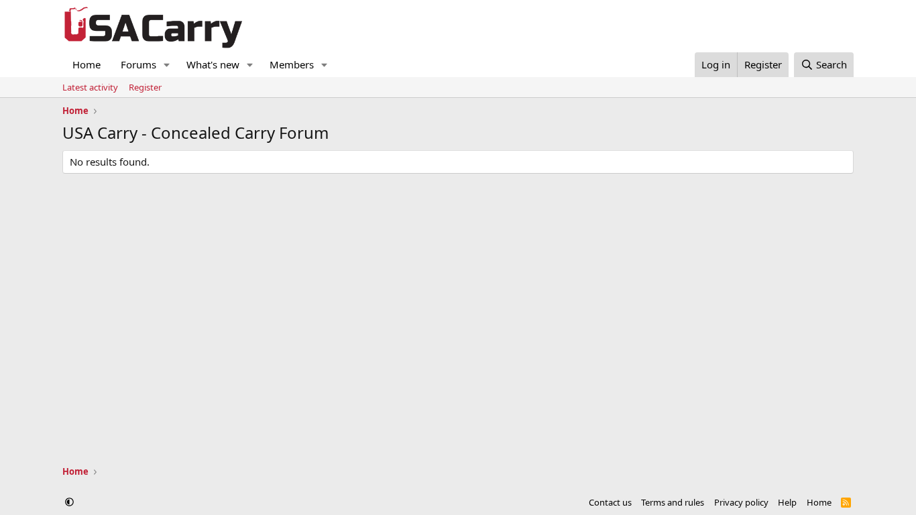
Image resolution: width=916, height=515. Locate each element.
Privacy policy (741, 502)
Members (292, 64)
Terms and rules (672, 502)
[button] (167, 64)
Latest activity (90, 87)
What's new (212, 64)
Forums (138, 64)
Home (86, 64)
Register (145, 87)
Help (787, 502)
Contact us (610, 502)
